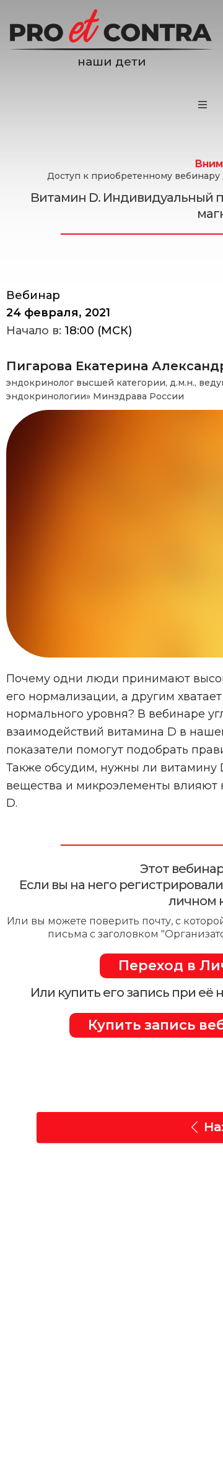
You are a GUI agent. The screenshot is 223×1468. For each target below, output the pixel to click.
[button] (202, 104)
